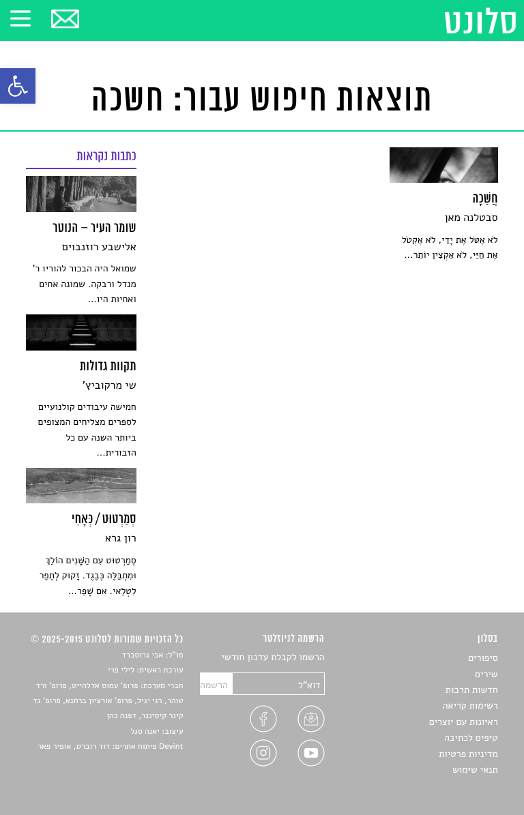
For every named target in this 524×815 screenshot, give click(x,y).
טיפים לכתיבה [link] (471, 737)
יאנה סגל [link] (145, 731)
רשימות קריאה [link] (470, 705)
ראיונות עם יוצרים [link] (463, 721)
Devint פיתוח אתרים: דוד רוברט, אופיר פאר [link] (110, 746)
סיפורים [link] (482, 657)
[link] (17, 86)
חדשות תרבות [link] (472, 689)
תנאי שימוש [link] (475, 769)
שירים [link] (486, 674)
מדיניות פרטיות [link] (468, 753)
